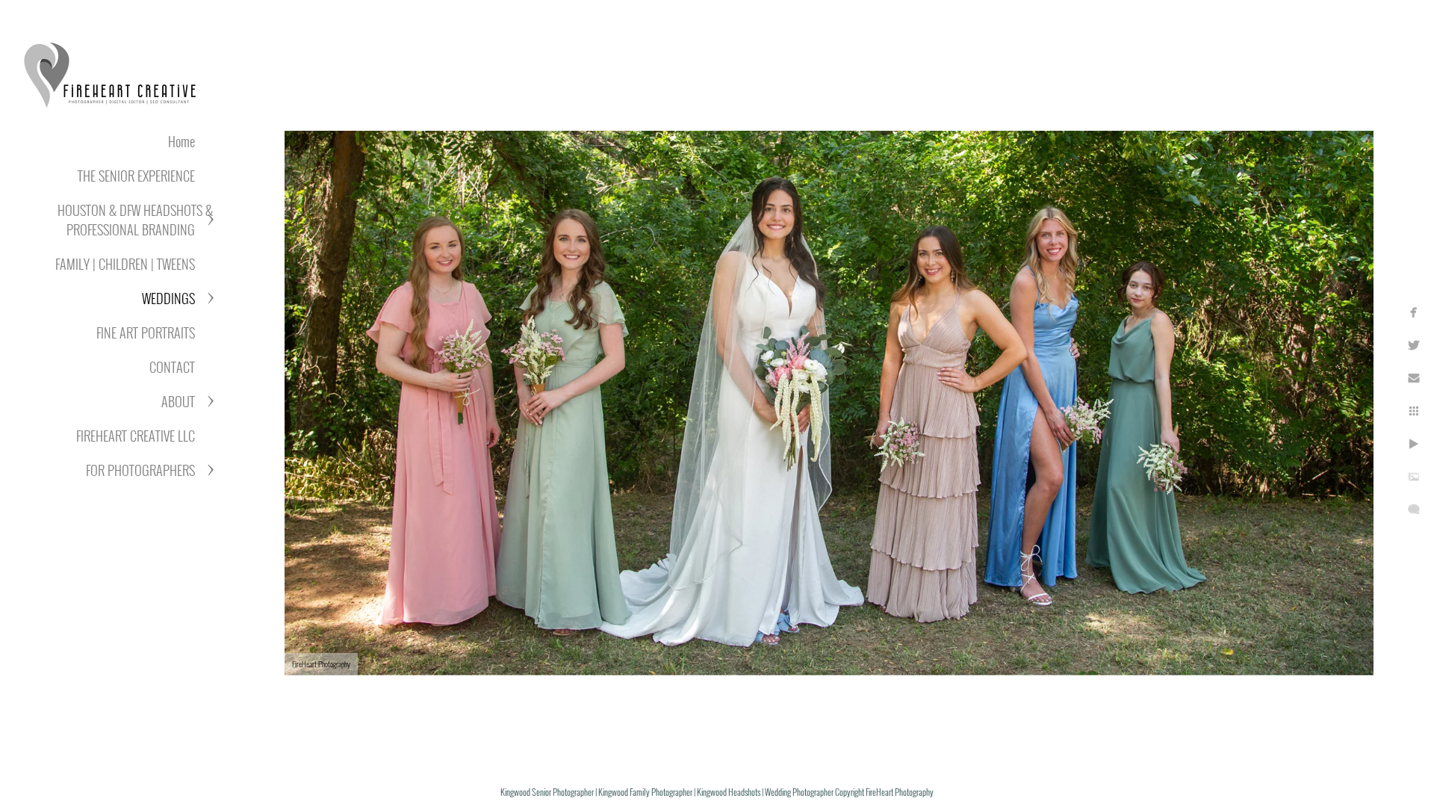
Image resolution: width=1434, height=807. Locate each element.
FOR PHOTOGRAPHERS (140, 470)
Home (181, 141)
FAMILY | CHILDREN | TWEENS (125, 263)
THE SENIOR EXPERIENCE (136, 175)
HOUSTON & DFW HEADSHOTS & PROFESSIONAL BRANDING (135, 219)
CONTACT (172, 367)
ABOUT (178, 401)
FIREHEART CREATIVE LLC (135, 435)
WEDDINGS (168, 298)
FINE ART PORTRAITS (145, 332)
